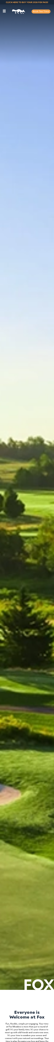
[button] (4, 11)
